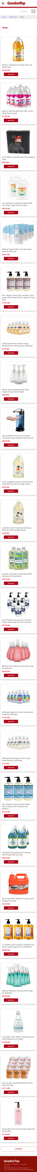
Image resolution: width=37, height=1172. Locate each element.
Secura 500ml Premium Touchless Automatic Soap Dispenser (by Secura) (17, 437)
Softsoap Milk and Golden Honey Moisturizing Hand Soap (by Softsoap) (17, 344)
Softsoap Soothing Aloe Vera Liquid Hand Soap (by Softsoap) (16, 759)
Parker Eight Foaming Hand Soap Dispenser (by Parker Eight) (15, 391)
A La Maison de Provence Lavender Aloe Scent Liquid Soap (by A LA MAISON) (18, 946)
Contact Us (7, 1166)
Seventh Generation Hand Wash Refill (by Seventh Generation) (17, 575)
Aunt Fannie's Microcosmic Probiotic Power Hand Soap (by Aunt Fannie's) (16, 621)
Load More (18, 1149)
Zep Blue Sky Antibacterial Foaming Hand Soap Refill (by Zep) (16, 853)
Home (4, 17)
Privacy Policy (15, 1164)
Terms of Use (23, 1164)
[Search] (33, 11)
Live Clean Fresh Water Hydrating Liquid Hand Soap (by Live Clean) (18, 1038)
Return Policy (7, 1164)
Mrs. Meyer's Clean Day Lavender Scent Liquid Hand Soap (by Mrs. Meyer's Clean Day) (18, 297)
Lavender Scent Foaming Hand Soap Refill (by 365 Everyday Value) (16, 529)
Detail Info (11, 74)
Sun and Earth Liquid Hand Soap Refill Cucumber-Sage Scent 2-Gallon (17, 204)
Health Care (13, 17)
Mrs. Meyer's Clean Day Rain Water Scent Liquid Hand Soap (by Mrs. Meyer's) (16, 806)
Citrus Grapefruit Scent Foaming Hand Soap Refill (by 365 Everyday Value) (17, 483)
